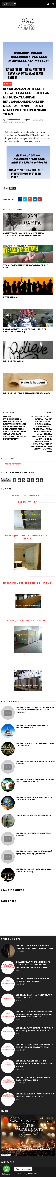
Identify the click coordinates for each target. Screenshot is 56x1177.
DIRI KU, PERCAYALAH (13, 361)
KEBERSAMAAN (10, 297)
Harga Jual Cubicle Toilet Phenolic (27, 583)
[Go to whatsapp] (6, 1168)
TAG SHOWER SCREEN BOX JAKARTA (33, 815)
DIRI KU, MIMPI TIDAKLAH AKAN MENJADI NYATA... (27, 393)
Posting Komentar (12, 463)
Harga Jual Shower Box (27, 495)
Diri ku (7, 84)
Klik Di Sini (28, 655)
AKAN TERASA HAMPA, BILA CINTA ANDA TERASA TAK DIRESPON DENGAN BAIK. (23, 234)
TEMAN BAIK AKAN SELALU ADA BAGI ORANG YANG (25, 266)
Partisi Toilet (27, 502)
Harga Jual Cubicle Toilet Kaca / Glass (27, 537)
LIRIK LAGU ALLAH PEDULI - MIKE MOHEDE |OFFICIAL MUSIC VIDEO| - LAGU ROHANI (35, 1063)
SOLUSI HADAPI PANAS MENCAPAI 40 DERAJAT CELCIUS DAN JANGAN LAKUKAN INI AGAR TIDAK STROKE (33, 964)
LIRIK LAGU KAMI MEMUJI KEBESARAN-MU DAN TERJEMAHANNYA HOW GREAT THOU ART (35, 709)
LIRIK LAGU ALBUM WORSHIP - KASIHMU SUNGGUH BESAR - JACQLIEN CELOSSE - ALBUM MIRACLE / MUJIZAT (34, 1014)
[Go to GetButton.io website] (6, 1174)
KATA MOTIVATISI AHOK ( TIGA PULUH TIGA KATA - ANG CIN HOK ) (24, 330)
